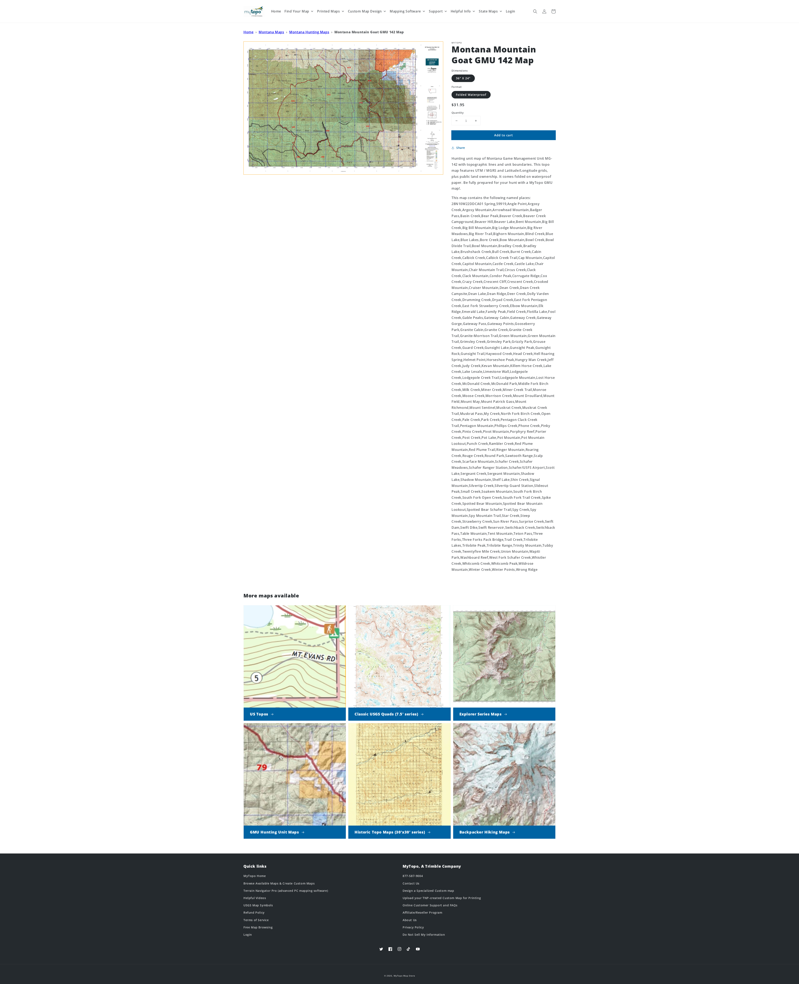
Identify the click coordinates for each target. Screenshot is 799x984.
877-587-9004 (413, 876)
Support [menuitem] (436, 11)
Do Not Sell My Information (424, 935)
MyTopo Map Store (404, 975)
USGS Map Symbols (258, 905)
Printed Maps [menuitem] (328, 11)
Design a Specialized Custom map (428, 891)
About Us (410, 920)
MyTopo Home (254, 876)
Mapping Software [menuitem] (405, 11)
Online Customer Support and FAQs (430, 905)
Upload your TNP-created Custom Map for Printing (442, 898)
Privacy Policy (413, 927)
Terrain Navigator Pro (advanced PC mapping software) (285, 891)
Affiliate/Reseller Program (422, 912)
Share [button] (460, 148)
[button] (535, 11)
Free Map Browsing (258, 927)
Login (247, 935)
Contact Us (411, 883)
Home (248, 32)
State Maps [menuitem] (488, 11)
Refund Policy (254, 912)
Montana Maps (271, 32)
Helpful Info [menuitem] (461, 11)
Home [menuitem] (276, 11)
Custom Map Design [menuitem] (365, 11)
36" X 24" (463, 78)
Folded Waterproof (471, 95)
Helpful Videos (254, 898)
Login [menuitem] (510, 11)
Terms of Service (256, 920)
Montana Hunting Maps (309, 32)
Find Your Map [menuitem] (296, 11)
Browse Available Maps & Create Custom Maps (279, 883)
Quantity (458, 112)
